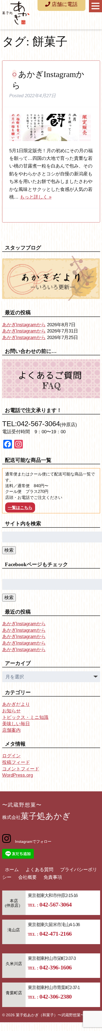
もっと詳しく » (35, 197)
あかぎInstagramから (24, 324)
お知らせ (11, 710)
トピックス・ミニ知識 (25, 717)
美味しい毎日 (16, 723)
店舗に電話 (64, 4)
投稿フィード (16, 762)
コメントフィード (20, 768)
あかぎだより (16, 704)
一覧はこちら (20, 507)
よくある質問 (39, 869)
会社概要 (27, 877)
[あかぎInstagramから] (50, 142)
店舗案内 (11, 730)
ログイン (11, 755)
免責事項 (53, 877)
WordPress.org (17, 775)
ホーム (12, 869)
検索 (9, 550)
